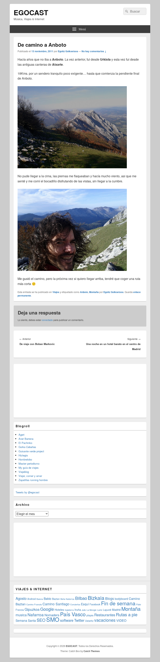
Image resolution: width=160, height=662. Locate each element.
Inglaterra (69, 609)
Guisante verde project (31, 451)
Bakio (47, 598)
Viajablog (24, 472)
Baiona (39, 599)
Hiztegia (23, 455)
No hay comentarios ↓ (94, 51)
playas (89, 615)
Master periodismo (29, 463)
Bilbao (81, 598)
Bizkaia (96, 597)
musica (21, 614)
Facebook (95, 604)
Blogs (109, 598)
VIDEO (121, 620)
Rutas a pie (126, 614)
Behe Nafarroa (67, 599)
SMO (52, 619)
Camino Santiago (56, 603)
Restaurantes (104, 614)
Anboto (84, 292)
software (66, 620)
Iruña (78, 610)
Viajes (55, 292)
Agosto (21, 598)
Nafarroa (36, 614)
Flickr (138, 604)
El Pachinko (25, 443)
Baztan (56, 599)
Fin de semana (118, 603)
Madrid (116, 610)
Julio (84, 609)
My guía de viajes (29, 467)
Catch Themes (92, 651)
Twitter (79, 620)
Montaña (94, 292)
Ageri (21, 434)
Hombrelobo (25, 459)
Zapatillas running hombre (33, 480)
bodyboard (121, 599)
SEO (41, 620)
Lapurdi (107, 610)
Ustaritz (89, 621)
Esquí (85, 604)
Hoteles (59, 610)
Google (47, 609)
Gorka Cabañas (27, 447)
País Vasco (73, 614)
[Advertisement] (45, 390)
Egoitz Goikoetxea (68, 51)
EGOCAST (31, 12)
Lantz (99, 609)
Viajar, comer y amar (30, 476)
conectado (47, 320)
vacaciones (105, 620)
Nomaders (51, 615)
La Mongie (91, 609)
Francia (20, 610)
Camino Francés (34, 604)
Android (31, 599)
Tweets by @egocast (27, 492)
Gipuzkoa (32, 609)
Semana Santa (26, 620)
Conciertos (75, 604)
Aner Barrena (26, 439)
